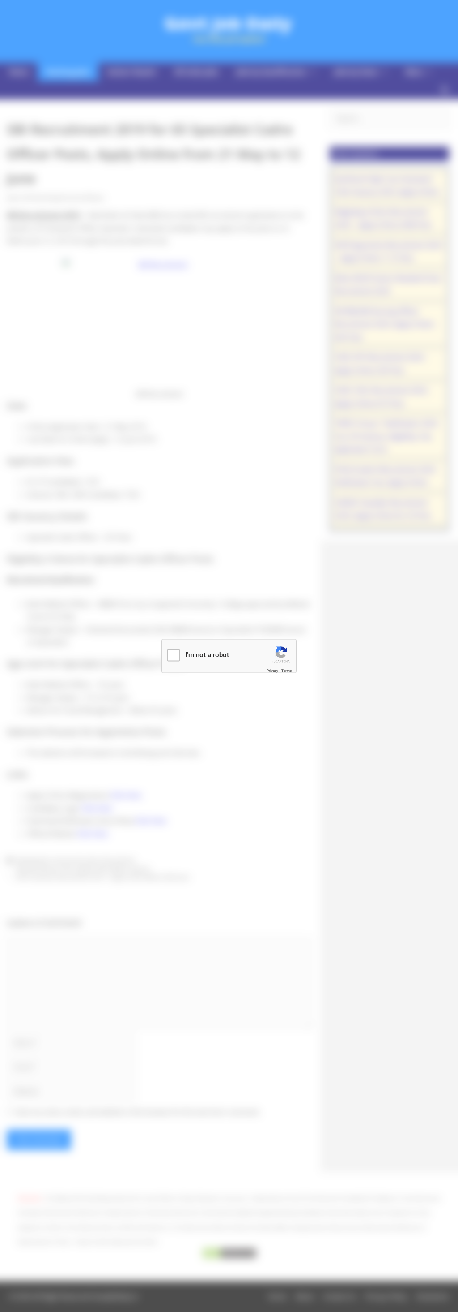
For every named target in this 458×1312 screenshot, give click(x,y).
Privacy (272, 670)
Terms (286, 670)
